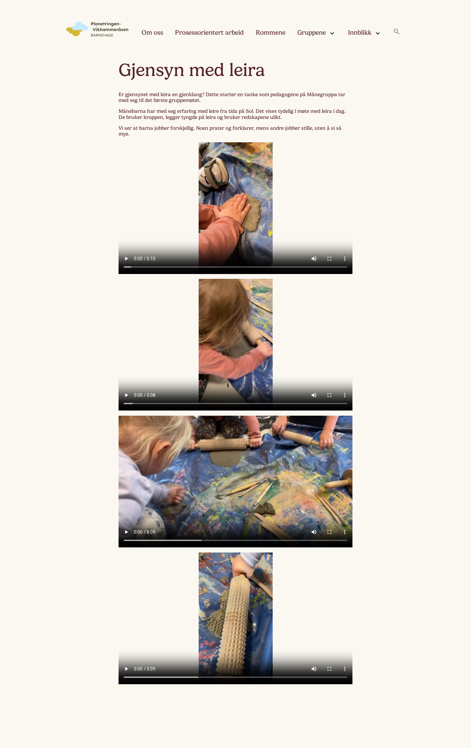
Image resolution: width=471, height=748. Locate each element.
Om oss (152, 32)
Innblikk (359, 32)
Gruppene (311, 32)
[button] (396, 32)
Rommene (270, 32)
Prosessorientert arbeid (209, 32)
